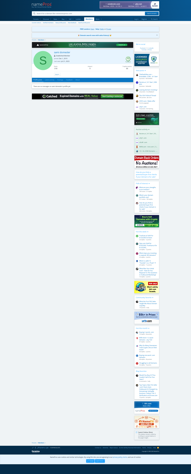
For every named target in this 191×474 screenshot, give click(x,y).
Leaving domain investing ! (148, 90)
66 (127, 68)
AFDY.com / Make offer (147, 101)
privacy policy (117, 457)
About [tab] (78, 80)
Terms (144, 448)
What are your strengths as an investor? (147, 188)
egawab (146, 103)
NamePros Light (44, 448)
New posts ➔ (141, 70)
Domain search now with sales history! (94, 35)
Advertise (105, 448)
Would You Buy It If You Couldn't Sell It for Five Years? (147, 377)
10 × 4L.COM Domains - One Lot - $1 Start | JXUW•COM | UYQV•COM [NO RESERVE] (148, 151)
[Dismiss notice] (157, 35)
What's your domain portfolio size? (146, 196)
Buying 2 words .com (146, 332)
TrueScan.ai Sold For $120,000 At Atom (146, 237)
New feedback (72, 23)
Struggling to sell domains (148, 363)
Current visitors (36, 23)
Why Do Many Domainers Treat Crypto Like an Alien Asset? (148, 347)
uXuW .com (143, 142)
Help (154, 448)
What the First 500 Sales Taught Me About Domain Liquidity (148, 303)
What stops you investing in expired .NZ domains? (147, 254)
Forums (36, 19)
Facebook (142, 48)
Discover (46, 19)
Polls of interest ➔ (143, 183)
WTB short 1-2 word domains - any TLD (146, 339)
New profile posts (61, 23)
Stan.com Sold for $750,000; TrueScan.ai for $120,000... (148, 245)
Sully (147, 307)
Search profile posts (84, 23)
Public (102, 29)
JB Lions (149, 97)
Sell (70, 19)
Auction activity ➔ (142, 129)
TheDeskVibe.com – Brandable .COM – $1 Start (148, 75)
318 (55, 68)
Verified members (48, 23)
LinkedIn (151, 48)
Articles (150, 50)
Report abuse (114, 448)
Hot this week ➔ (142, 231)
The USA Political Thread (147, 95)
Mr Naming (149, 109)
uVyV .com (143, 107)
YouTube (144, 50)
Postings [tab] (60, 80)
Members (89, 19)
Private (108, 29)
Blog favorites (141, 371)
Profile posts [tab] (37, 80)
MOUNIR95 (149, 78)
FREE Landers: (85, 29)
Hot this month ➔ (142, 328)
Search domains (152, 13)
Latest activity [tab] (49, 80)
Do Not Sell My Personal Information (130, 448)
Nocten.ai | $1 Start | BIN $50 (148, 134)
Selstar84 (148, 86)
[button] (40, 19)
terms (125, 457)
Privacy (149, 448)
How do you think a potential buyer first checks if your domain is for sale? (146, 174)
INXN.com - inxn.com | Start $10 (148, 147)
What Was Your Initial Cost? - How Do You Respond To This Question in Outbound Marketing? (148, 271)
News (55, 19)
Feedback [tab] (69, 80)
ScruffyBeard (150, 92)
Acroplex (148, 397)
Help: (97, 29)
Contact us (98, 448)
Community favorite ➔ (144, 297)
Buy (63, 19)
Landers (78, 19)
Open (92, 29)
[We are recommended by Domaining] (36, 452)
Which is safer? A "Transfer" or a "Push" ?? (147, 262)
